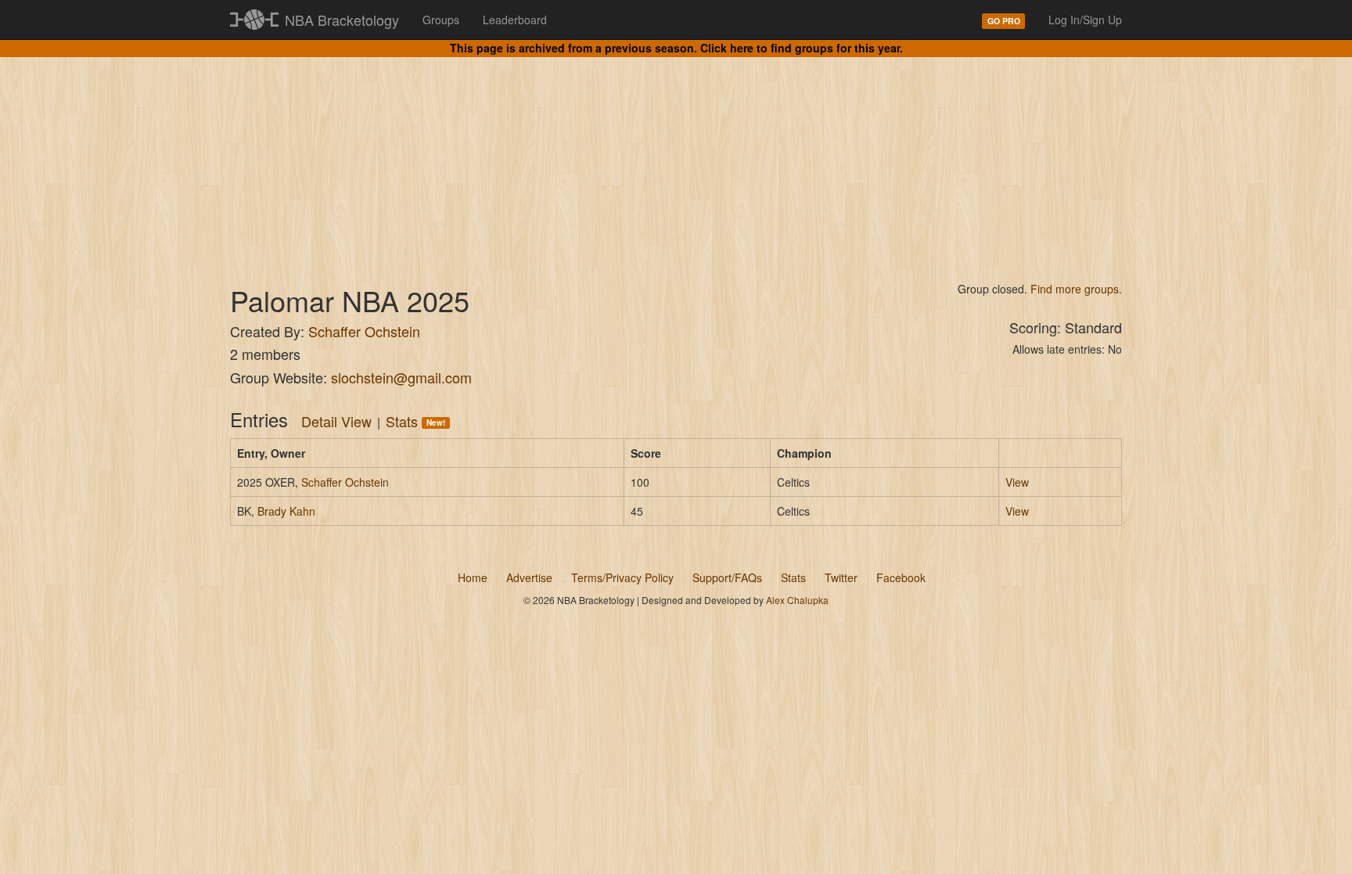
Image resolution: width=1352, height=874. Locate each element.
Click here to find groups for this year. (801, 48)
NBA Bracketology (342, 19)
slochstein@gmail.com (401, 377)
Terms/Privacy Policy (622, 577)
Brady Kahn (286, 511)
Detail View (336, 421)
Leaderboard (515, 19)
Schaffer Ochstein (364, 331)
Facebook (901, 577)
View (1017, 482)
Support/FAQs (727, 577)
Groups (440, 19)
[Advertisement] (676, 156)
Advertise (529, 577)
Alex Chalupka (797, 599)
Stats (415, 421)
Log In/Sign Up (1085, 19)
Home (472, 577)
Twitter (841, 577)
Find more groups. (1076, 289)
